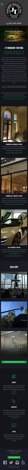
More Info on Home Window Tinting (14, 153)
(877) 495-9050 (15, 23)
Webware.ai (17, 467)
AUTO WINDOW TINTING (14, 247)
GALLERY (14, 267)
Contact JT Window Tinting (8, 86)
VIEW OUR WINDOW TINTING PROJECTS (14, 362)
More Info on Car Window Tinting (14, 256)
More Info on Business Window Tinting (14, 204)
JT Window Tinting (14, 451)
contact (9, 79)
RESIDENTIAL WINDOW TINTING (14, 144)
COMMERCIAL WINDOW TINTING (14, 196)
